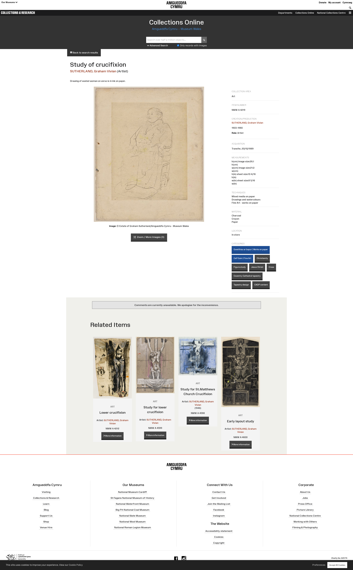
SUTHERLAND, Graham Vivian (93, 71)
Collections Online (304, 13)
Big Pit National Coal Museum (132, 509)
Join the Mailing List (218, 504)
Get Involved (219, 498)
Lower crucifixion (112, 412)
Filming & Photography (305, 527)
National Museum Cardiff (132, 492)
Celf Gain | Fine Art (242, 258)
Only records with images (193, 45)
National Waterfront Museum (132, 504)
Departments (285, 13)
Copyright (218, 542)
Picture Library (305, 509)
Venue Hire (46, 527)
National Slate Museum (132, 515)
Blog (46, 509)
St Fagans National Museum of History (132, 498)
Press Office (305, 504)
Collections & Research (18, 13)
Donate (322, 2)
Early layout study (240, 421)
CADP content (261, 284)
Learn (46, 504)
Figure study (240, 267)
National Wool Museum (132, 521)
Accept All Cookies (337, 565)
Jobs (305, 498)
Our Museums (8, 2)
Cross (271, 267)
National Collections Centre (331, 13)
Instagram (219, 515)
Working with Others (305, 521)
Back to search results (85, 52)
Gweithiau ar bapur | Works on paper (251, 249)
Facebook (218, 509)
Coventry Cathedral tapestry (247, 276)
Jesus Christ (257, 267)
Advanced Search (158, 45)
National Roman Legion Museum (132, 527)
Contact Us (218, 492)
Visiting (46, 492)
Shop (46, 521)
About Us (305, 492)
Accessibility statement (218, 531)
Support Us (46, 515)
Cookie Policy (76, 565)
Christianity (262, 258)
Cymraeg (347, 2)
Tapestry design (241, 284)
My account (334, 2)
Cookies (218, 537)
